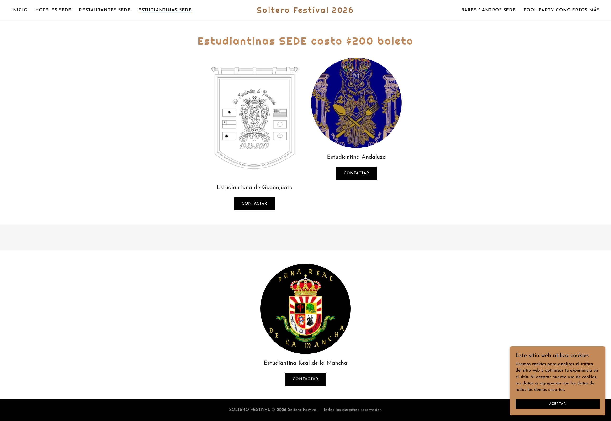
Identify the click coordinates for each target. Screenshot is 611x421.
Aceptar (557, 404)
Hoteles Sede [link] (53, 10)
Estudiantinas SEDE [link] (165, 10)
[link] (305, 12)
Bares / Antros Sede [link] (488, 10)
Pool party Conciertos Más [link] (562, 10)
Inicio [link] (19, 10)
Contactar (254, 203)
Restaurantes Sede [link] (105, 10)
